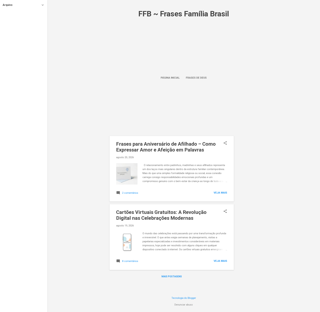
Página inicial (170, 77)
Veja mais (220, 192)
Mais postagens (172, 276)
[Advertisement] (184, 44)
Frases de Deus (196, 77)
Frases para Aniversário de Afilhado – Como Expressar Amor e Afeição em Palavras (166, 147)
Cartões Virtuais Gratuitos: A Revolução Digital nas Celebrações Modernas (161, 215)
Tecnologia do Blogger (184, 297)
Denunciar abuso (183, 304)
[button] (225, 143)
